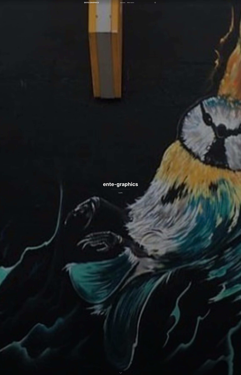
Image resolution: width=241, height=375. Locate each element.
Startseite (122, 2)
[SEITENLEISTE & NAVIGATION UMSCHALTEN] (155, 2)
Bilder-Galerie (130, 2)
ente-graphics (91, 3)
